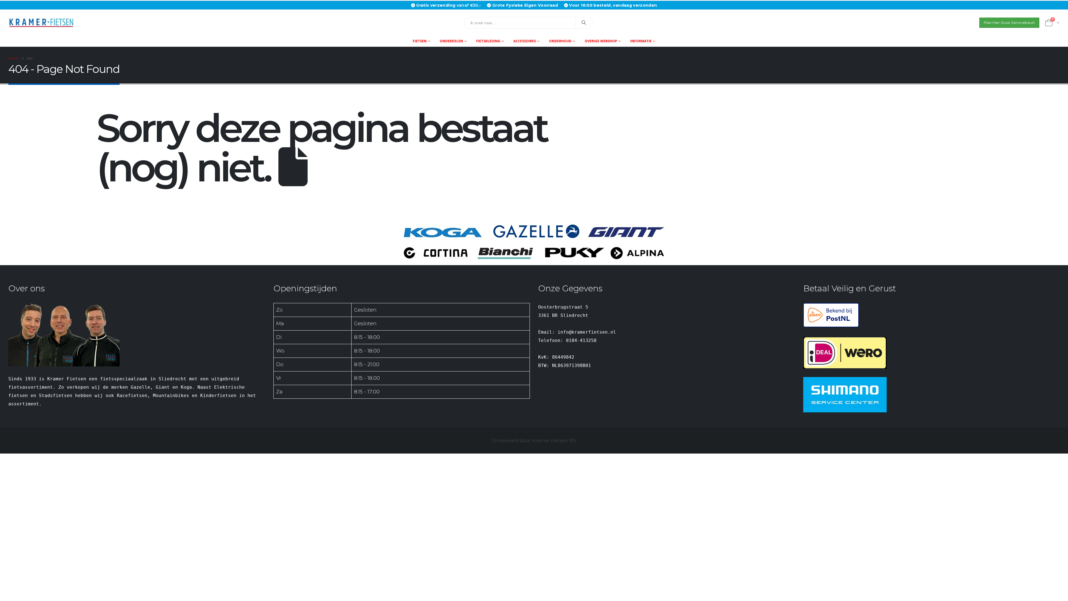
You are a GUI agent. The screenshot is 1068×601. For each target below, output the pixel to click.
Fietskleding (488, 41)
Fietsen (420, 41)
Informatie (641, 41)
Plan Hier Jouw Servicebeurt (1009, 23)
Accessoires (524, 41)
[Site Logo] (43, 22)
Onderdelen (451, 41)
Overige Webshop (601, 41)
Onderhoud (560, 41)
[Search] (584, 22)
